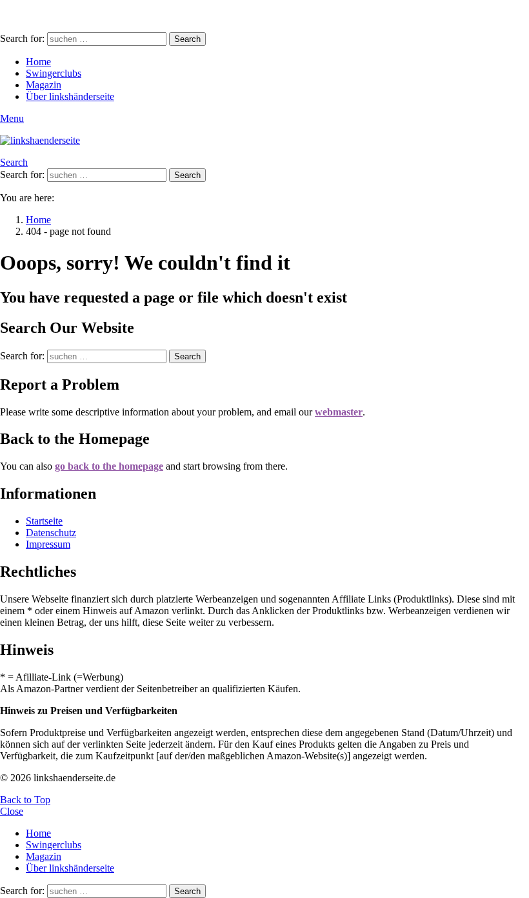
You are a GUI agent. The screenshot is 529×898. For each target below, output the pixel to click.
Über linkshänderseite (70, 96)
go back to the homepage (109, 466)
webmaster (339, 411)
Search (187, 39)
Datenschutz (51, 532)
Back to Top (25, 799)
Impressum (48, 544)
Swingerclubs (53, 73)
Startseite (44, 520)
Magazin (43, 84)
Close (11, 811)
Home (38, 61)
